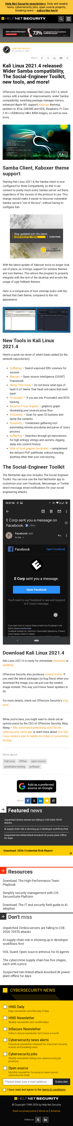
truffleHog (16, 435)
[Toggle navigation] (69, 19)
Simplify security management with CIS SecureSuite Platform (30, 895)
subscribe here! (47, 10)
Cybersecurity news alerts (29, 1040)
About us (43, 1111)
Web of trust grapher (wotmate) (29, 448)
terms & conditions (54, 1089)
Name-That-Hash (20, 385)
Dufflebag (16, 368)
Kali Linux (9, 761)
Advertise (55, 1111)
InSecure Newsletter (25, 1029)
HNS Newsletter (21, 1018)
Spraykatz (16, 423)
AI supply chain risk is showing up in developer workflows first (36, 829)
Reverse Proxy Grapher (24, 406)
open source (38, 761)
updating (8, 665)
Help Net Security (21, 48)
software (34, 766)
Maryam (15, 376)
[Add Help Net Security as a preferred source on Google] (67, 58)
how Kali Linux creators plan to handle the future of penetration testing (36, 736)
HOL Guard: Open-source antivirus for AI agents (36, 952)
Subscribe (61, 1081)
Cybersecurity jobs (23, 1054)
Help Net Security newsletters (25, 3)
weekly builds (53, 674)
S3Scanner (16, 414)
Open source (18, 1068)
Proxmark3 (16, 397)
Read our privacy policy (24, 1111)
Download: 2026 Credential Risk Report (28, 850)
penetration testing (14, 766)
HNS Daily (16, 1007)
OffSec (23, 761)
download (59, 660)
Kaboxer (44, 104)
